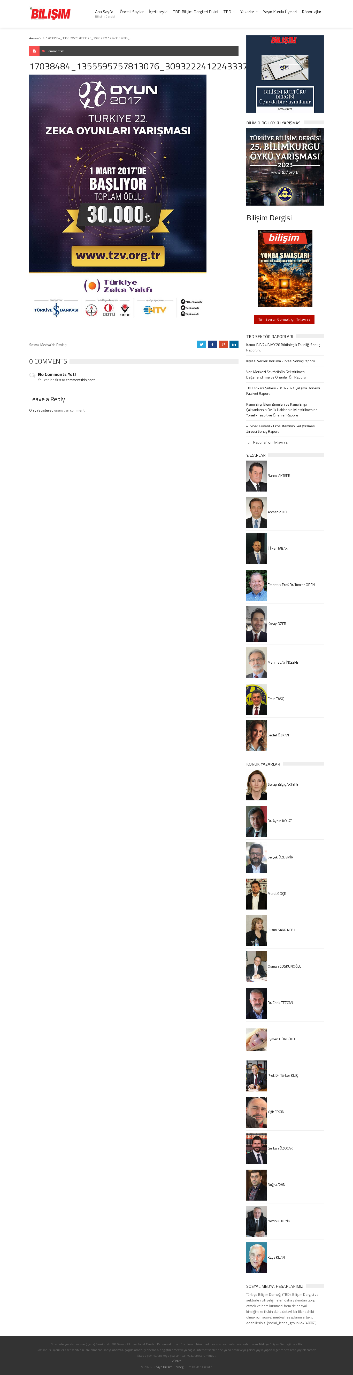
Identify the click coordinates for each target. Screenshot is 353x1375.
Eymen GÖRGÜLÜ (281, 1039)
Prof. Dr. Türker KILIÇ (282, 1075)
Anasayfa (35, 38)
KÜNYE (176, 1361)
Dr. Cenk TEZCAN (280, 1002)
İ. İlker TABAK (277, 548)
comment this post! (80, 379)
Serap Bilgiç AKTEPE (282, 784)
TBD (227, 12)
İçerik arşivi (158, 12)
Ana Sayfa (105, 14)
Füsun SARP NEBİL (281, 929)
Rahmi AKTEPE (278, 475)
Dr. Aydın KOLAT (279, 820)
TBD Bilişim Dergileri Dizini (195, 12)
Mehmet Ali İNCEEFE (282, 662)
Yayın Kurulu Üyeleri (280, 12)
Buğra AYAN (276, 1184)
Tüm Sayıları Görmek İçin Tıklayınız (284, 319)
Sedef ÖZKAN (278, 735)
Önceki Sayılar (132, 12)
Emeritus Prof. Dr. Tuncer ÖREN (291, 584)
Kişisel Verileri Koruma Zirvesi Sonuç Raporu (280, 361)
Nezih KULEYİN (278, 1221)
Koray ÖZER (276, 623)
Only (33, 410)
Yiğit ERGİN (275, 1111)
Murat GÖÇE (276, 893)
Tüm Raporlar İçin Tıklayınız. (267, 442)
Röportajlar (311, 12)
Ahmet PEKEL (277, 511)
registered (45, 410)
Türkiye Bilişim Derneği (168, 1366)
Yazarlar (247, 12)
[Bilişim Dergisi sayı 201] (285, 268)
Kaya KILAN (276, 1257)
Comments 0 (55, 51)
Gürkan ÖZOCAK (280, 1148)
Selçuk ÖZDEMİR (280, 857)
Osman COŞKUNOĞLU (284, 966)
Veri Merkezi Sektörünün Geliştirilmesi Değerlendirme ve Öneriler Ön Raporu (276, 374)
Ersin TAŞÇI (276, 698)
